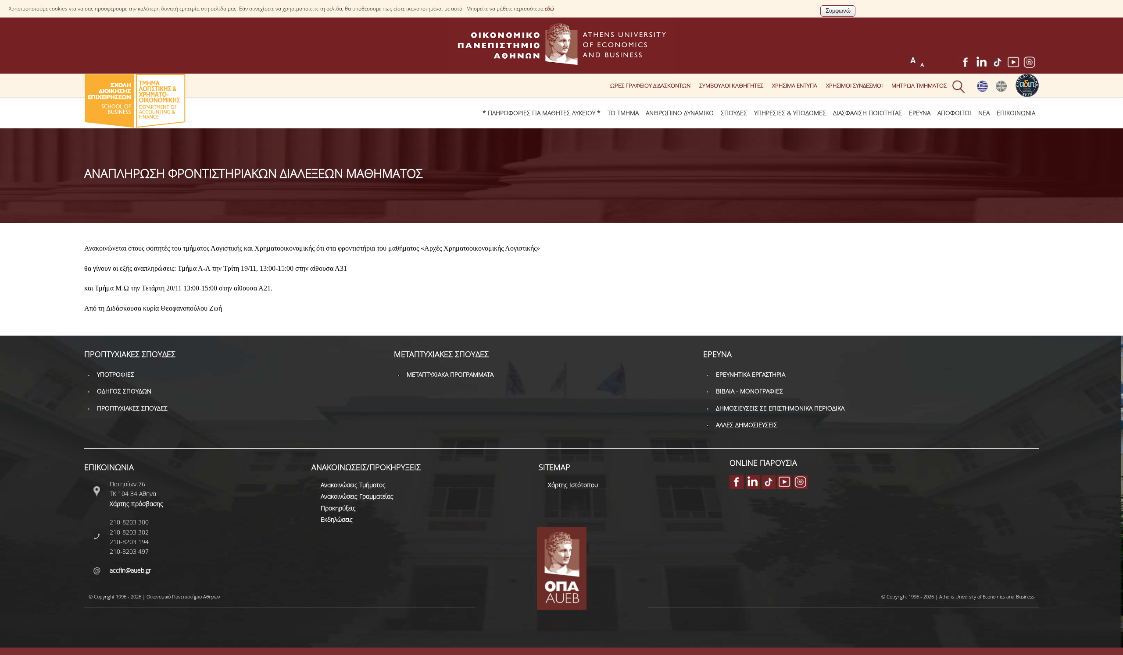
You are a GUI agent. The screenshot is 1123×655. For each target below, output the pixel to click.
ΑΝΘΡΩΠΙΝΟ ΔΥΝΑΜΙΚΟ (680, 113)
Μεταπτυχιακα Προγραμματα (450, 374)
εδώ (549, 8)
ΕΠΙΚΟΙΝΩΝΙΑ (1016, 113)
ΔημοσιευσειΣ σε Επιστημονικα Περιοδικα (780, 408)
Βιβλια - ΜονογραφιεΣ (749, 391)
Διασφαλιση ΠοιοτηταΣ (867, 113)
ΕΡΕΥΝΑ (919, 113)
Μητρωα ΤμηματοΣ (919, 85)
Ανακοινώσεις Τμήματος (353, 485)
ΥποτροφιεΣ (115, 374)
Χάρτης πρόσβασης (136, 503)
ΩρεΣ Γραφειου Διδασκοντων (650, 85)
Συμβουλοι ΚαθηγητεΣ (731, 85)
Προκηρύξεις (338, 508)
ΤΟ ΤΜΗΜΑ (623, 113)
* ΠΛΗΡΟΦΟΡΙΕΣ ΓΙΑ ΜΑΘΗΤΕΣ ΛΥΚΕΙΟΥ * (542, 113)
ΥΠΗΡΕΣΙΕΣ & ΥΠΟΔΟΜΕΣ (790, 113)
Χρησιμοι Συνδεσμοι (854, 85)
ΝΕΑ (984, 113)
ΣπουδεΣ (734, 113)
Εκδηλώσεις (337, 519)
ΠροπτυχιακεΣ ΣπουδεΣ (132, 408)
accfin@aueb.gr (130, 570)
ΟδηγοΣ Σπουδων (124, 391)
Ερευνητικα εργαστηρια (750, 374)
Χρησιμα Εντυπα (794, 85)
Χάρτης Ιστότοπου (573, 485)
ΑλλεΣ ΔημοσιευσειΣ (746, 425)
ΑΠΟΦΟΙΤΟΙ (954, 113)
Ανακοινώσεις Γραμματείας (357, 496)
